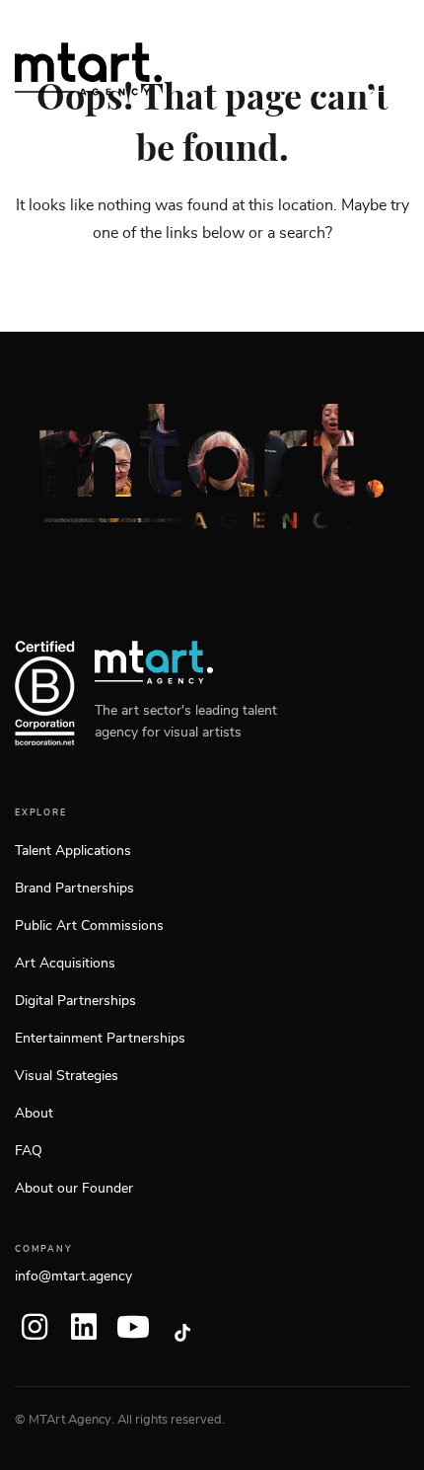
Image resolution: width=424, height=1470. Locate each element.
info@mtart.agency (73, 1276)
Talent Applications (73, 851)
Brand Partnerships (74, 888)
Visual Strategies (66, 1076)
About (34, 1114)
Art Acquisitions (65, 963)
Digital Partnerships (75, 1001)
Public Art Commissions (89, 926)
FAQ (28, 1151)
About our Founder (74, 1189)
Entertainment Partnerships (100, 1038)
